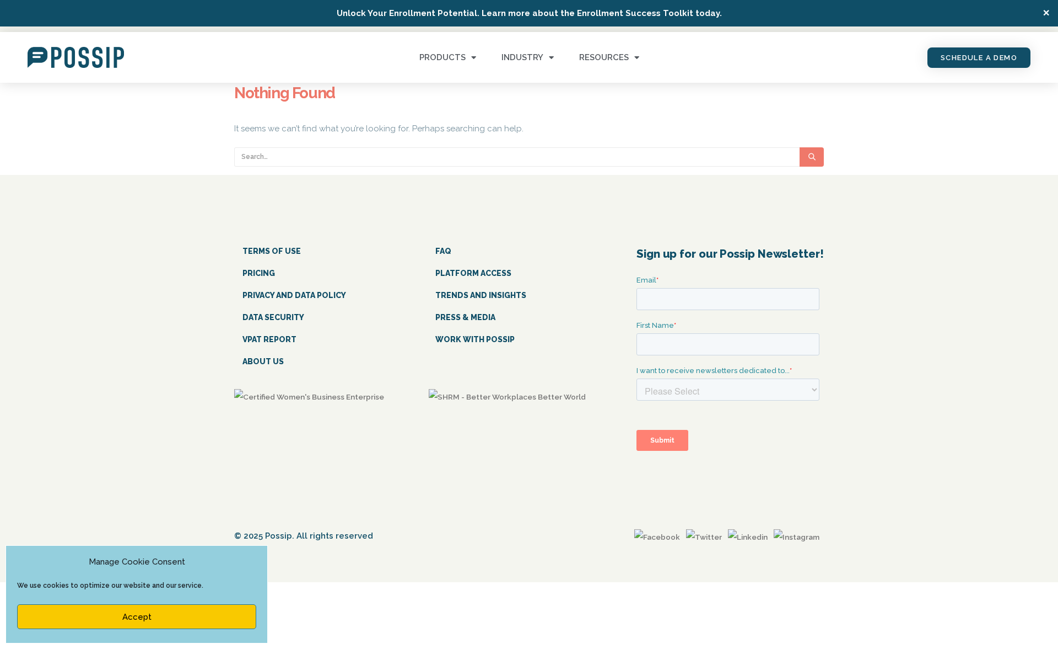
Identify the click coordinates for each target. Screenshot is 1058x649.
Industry (522, 57)
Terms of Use (271, 251)
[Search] (812, 157)
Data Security (273, 317)
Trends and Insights (480, 295)
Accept (137, 617)
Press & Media (465, 317)
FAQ (443, 251)
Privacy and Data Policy (294, 295)
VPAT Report (269, 339)
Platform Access (473, 273)
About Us (263, 361)
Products (442, 57)
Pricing (258, 273)
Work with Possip (475, 339)
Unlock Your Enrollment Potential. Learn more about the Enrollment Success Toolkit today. (529, 13)
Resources (604, 57)
